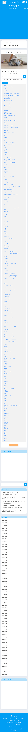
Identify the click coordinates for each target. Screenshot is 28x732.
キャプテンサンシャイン (9, 184)
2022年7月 (4, 647)
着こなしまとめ (7, 408)
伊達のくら (6, 359)
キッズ (5, 181)
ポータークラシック (8, 312)
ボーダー (6, 310)
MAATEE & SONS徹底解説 (9, 115)
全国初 (5, 361)
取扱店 (5, 368)
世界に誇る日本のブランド (9, 358)
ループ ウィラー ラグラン (9, 341)
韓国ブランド (6, 438)
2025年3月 (4, 562)
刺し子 (5, 364)
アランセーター (7, 152)
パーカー (6, 258)
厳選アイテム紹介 (7, 366)
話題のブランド (7, 428)
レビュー (6, 349)
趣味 (5, 432)
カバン (5, 177)
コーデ (5, 204)
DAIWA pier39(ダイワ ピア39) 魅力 (11, 95)
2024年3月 (4, 594)
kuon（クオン (7, 112)
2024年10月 (4, 576)
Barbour (5, 88)
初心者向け (6, 363)
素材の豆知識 (6, 415)
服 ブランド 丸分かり (9, 388)
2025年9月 (4, 546)
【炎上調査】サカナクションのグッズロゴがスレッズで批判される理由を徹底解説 (13, 511)
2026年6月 (4, 522)
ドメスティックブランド (6, 8)
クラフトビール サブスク (9, 197)
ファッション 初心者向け (9, 273)
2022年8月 (4, 645)
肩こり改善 (6, 422)
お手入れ (6, 172)
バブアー (6, 266)
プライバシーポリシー (11, 722)
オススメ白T (6, 169)
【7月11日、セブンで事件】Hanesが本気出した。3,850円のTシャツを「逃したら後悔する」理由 (12, 506)
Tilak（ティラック (7, 137)
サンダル (6, 211)
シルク (5, 219)
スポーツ (6, 229)
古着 (5, 369)
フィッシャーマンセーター (9, 278)
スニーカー (6, 228)
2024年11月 (4, 573)
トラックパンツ (7, 246)
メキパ (5, 331)
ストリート (6, 226)
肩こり (5, 420)
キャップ (6, 182)
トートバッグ (6, 243)
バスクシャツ (6, 260)
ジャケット (6, 213)
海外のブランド (7, 398)
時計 (5, 385)
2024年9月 (4, 578)
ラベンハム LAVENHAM (9, 338)
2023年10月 (4, 607)
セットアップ (6, 231)
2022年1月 (4, 663)
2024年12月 (4, 570)
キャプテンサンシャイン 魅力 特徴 (12, 186)
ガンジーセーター (7, 179)
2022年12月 (4, 634)
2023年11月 (4, 605)
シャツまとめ (6, 216)
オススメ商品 (6, 167)
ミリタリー (6, 327)
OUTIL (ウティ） (7, 130)
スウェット (6, 223)
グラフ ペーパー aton (8, 192)
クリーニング (6, 201)
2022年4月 (4, 655)
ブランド (6, 283)
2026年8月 (4, 520)
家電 (5, 376)
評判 (5, 427)
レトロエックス (7, 348)
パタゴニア (6, 261)
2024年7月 (4, 584)
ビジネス (6, 270)
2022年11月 (4, 637)
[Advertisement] (14, 25)
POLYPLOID (6, 134)
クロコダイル (6, 203)
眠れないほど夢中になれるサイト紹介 (12, 405)
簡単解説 (6, 412)
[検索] (24, 76)
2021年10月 (4, 671)
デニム (5, 241)
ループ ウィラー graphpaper (10, 339)
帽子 (5, 380)
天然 (5, 375)
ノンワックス (6, 256)
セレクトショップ (8, 287)
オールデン (6, 164)
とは (5, 245)
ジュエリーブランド (8, 218)
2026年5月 (4, 525)
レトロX (5, 346)
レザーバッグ (6, 343)
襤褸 (5, 425)
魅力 (5, 440)
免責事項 (20, 722)
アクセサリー (6, 149)
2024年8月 (4, 581)
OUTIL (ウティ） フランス (10, 132)
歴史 (5, 393)
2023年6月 (4, 618)
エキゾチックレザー (8, 160)
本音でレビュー (7, 390)
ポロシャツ (6, 315)
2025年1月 (4, 568)
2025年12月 (4, 538)
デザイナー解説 (7, 240)
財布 (5, 430)
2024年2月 (4, 597)
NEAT (5, 122)
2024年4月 (4, 591)
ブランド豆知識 (7, 299)
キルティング (6, 187)
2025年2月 (4, 565)
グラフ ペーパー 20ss (8, 191)
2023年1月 (4, 631)
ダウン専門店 (6, 236)
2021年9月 (4, 674)
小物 (5, 378)
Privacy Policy (17, 720)
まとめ (5, 320)
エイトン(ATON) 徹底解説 (9, 159)
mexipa (5, 117)
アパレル (6, 150)
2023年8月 (4, 613)
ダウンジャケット (7, 234)
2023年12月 (4, 602)
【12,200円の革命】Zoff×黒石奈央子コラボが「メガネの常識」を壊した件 (13, 502)
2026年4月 (4, 528)
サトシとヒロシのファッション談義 (11, 208)
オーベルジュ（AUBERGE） (10, 162)
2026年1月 (4, 536)
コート (5, 206)
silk (4, 135)
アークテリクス (7, 145)
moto (5, 118)
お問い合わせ (10, 720)
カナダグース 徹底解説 (9, 176)
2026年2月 (4, 533)
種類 (5, 410)
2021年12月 (4, 666)
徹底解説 (7, 296)
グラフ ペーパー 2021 (8, 189)
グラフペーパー (7, 199)
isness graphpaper (7, 108)
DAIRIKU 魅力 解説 (8, 92)
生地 (5, 401)
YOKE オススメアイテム (9, 144)
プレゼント (6, 304)
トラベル (6, 248)
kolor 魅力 (6, 110)
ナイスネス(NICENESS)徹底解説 (11, 253)
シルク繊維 (6, 221)
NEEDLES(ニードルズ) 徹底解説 (11, 127)
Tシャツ (5, 139)
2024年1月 (4, 599)
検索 (25, 484)
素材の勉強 (6, 413)
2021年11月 (4, 668)
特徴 (5, 400)
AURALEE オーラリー (9, 87)
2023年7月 (4, 615)
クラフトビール (7, 196)
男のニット (6, 403)
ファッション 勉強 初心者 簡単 (10, 275)
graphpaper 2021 (7, 102)
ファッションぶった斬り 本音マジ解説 (16, 4)
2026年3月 (4, 530)
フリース (6, 301)
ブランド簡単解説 (7, 290)
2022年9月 (4, 642)
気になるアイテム (7, 395)
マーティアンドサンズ (8, 317)
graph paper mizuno (8, 100)
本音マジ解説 (7, 298)
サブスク (6, 209)
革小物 (5, 433)
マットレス (6, 318)
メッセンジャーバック (8, 332)
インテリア (6, 155)
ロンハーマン (6, 354)
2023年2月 (4, 629)
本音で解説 (6, 391)
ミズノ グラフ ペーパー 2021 (10, 326)
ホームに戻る (14, 444)
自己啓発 (6, 423)
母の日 (6, 306)
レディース (6, 344)
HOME (14, 716)
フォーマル (6, 280)
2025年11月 (4, 541)
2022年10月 (4, 639)
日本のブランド (7, 383)
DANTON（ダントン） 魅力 (10, 97)
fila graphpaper (7, 98)
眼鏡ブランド (6, 406)
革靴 (5, 435)
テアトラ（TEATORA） (9, 238)
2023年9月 (4, 610)
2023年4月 (4, 623)
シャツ (5, 214)
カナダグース (6, 174)
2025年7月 (4, 552)
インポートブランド (17, 8)
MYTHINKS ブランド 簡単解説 (10, 120)
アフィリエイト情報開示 (14, 724)
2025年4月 (4, 560)
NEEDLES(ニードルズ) (8, 125)
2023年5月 (4, 621)
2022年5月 (4, 653)
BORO (5, 90)
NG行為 (5, 129)
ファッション (6, 271)
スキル (5, 224)
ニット (5, 255)
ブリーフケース (7, 303)
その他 (5, 233)
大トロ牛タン (6, 373)
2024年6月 (4, 586)
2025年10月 (4, 544)
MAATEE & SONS (8, 113)
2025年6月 (4, 554)
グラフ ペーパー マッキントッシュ (11, 194)
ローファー (6, 353)
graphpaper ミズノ (8, 107)
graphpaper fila (7, 105)
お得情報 (6, 171)
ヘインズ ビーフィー (8, 308)
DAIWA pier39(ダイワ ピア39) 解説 (11, 93)
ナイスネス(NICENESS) (9, 251)
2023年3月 (4, 626)
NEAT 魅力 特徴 (7, 124)
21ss (5, 85)
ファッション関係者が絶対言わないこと (12, 276)
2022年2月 (4, 661)
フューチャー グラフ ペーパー (10, 282)
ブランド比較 (7, 294)
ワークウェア (6, 356)
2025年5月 (4, 557)
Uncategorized (7, 140)
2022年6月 (4, 650)
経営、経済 (6, 417)
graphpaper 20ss (7, 103)
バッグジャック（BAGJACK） (10, 263)
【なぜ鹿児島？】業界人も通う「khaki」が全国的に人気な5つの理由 (13, 498)
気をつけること (7, 396)
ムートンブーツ (7, 329)
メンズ (5, 334)
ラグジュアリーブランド (9, 336)
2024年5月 (4, 589)
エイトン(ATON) (8, 157)
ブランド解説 (6, 292)
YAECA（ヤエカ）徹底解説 (9, 142)
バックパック (6, 265)
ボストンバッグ (7, 313)
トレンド (6, 250)
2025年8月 (4, 549)
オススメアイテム (7, 166)
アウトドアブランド (8, 147)
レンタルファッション (8, 351)
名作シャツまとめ (7, 371)
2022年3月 (4, 658)
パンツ (5, 268)
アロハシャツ (6, 154)
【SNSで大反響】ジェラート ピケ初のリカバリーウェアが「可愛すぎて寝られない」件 (13, 493)
